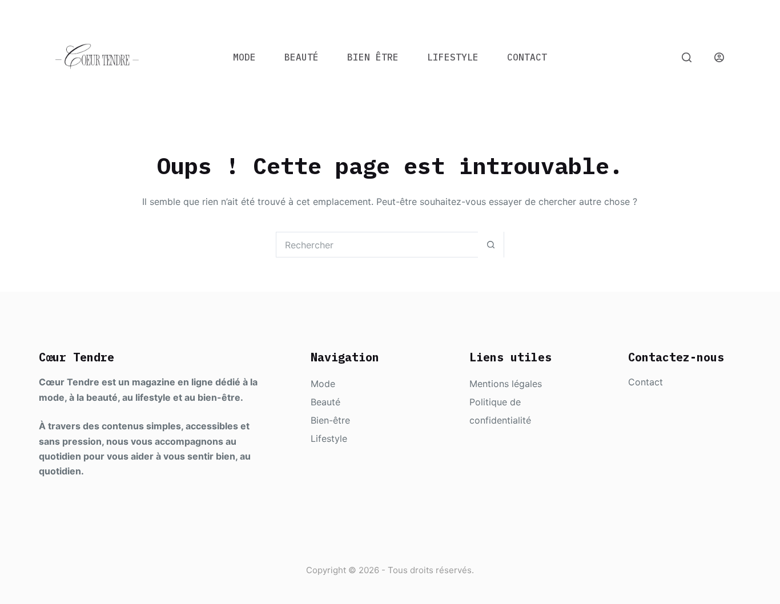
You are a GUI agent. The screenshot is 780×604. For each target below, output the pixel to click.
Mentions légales (505, 383)
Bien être (373, 57)
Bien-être (330, 420)
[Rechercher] (686, 57)
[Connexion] (719, 57)
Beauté (301, 57)
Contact (527, 57)
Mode (244, 57)
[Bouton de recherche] (491, 244)
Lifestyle (453, 57)
